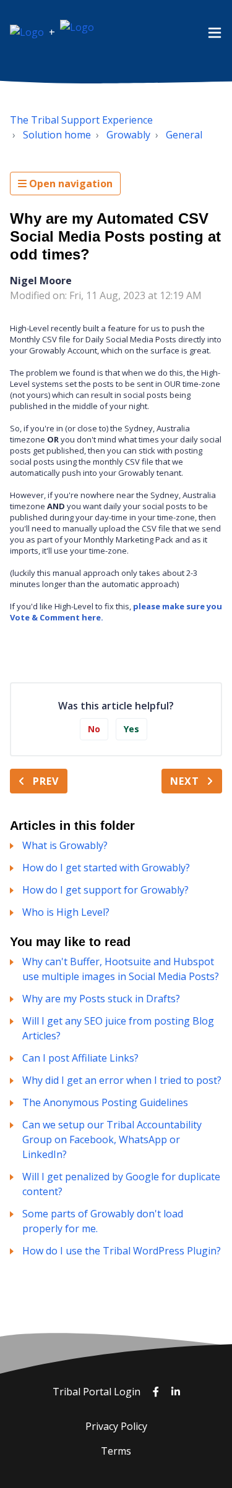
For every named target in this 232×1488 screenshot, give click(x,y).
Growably (128, 135)
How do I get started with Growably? (106, 867)
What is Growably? (65, 845)
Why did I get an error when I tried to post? (121, 1080)
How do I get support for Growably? (105, 890)
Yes (131, 729)
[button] (214, 32)
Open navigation (70, 183)
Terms (116, 1451)
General (184, 135)
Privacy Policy (116, 1426)
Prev (46, 781)
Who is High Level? (66, 912)
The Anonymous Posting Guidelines (105, 1102)
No (94, 729)
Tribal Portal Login (98, 1391)
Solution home (57, 135)
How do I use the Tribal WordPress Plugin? (121, 1251)
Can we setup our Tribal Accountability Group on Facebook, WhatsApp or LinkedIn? (112, 1139)
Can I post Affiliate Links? (80, 1058)
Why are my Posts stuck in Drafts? (101, 998)
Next (184, 781)
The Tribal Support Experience (81, 120)
